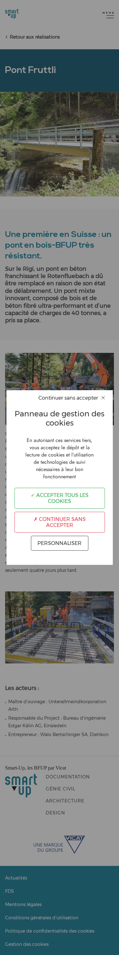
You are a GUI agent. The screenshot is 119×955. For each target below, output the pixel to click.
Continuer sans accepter (62, 522)
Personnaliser (59, 543)
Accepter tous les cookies (62, 498)
